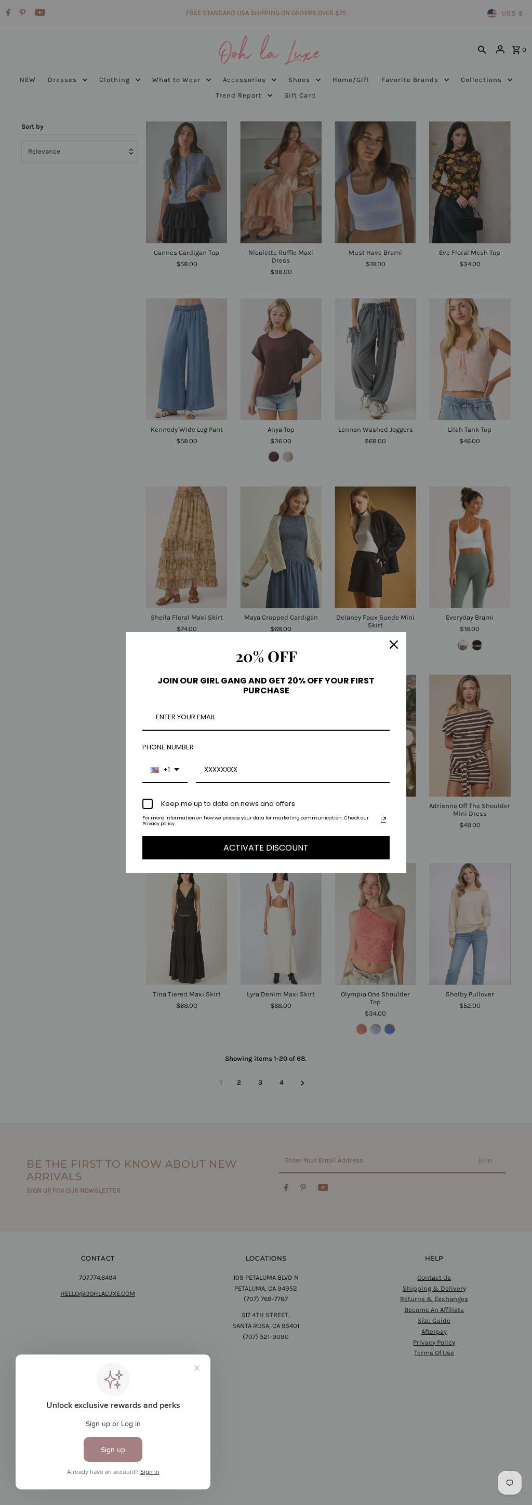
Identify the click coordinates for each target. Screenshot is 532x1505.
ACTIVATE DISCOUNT (266, 848)
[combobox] (165, 770)
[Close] (393, 644)
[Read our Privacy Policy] (383, 820)
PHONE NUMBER (168, 747)
